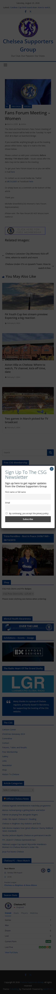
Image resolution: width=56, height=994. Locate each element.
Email (7, 502)
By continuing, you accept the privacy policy (28, 513)
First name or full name (15, 492)
